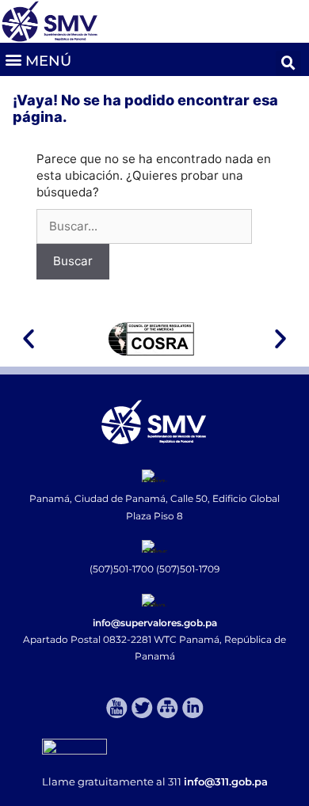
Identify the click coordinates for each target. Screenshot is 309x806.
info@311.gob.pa (226, 781)
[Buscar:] (144, 226)
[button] (37, 59)
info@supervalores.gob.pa (155, 623)
